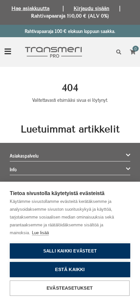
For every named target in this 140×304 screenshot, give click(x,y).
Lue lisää (40, 232)
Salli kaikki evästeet (70, 251)
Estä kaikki (70, 269)
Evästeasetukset (70, 288)
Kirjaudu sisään (91, 8)
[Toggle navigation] (8, 52)
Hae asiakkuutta (30, 8)
